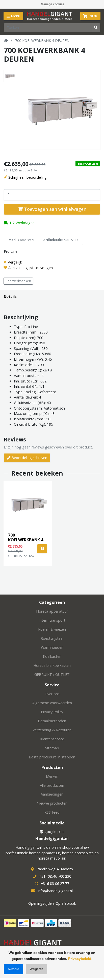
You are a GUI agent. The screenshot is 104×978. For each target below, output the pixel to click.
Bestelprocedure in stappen (52, 757)
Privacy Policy (52, 711)
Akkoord (13, 969)
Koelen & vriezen (52, 629)
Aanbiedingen (52, 794)
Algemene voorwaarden (52, 702)
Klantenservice (52, 739)
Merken (52, 776)
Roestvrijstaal (52, 638)
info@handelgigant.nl (55, 890)
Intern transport (52, 620)
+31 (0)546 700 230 (55, 876)
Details (10, 296)
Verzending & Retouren (52, 730)
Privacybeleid (79, 959)
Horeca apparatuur (52, 611)
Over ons (52, 693)
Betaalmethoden (52, 721)
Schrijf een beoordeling (27, 177)
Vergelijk (15, 262)
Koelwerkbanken (18, 281)
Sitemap (52, 748)
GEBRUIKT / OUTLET (52, 674)
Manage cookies (52, 4)
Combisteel (26, 240)
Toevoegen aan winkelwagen (54, 209)
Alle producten (52, 785)
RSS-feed (52, 812)
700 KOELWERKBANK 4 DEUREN (42, 40)
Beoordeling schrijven (28, 457)
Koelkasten (52, 656)
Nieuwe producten (52, 803)
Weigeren (36, 969)
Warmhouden (52, 647)
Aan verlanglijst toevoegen (30, 267)
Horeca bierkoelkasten (52, 665)
